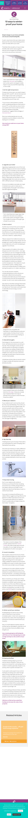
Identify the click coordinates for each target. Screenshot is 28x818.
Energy (7, 741)
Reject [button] (8, 814)
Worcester (12, 81)
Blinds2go (11, 392)
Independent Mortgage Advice (7, 3)
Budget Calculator (14, 3)
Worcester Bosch (6, 113)
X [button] (26, 803)
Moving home (13, 741)
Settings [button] (20, 811)
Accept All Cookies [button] (16, 814)
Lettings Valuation (20, 3)
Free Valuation (25, 3)
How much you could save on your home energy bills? (13, 124)
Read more (5, 736)
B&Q (10, 589)
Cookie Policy (14, 811)
